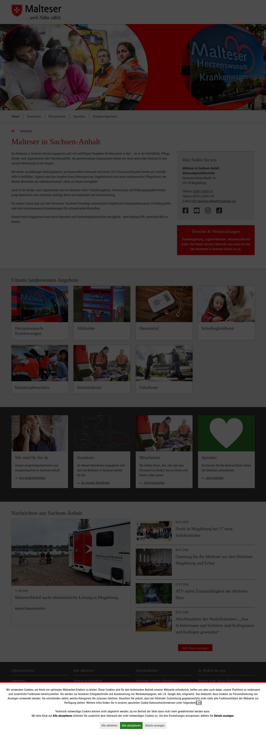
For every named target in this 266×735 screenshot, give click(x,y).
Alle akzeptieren (132, 725)
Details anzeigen (155, 725)
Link (198, 702)
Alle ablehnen (110, 725)
